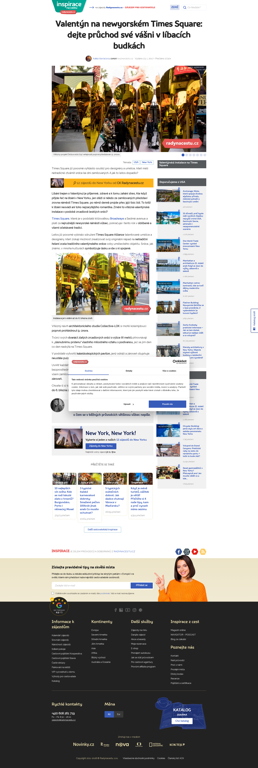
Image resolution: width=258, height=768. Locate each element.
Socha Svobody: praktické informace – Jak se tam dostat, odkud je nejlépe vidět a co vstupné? (193, 330)
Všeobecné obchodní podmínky (139, 758)
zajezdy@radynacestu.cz (64, 720)
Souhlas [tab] (89, 371)
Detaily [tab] (129, 371)
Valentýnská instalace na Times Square (178, 164)
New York (147, 162)
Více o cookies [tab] (169, 371)
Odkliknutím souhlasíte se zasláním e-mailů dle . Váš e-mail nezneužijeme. (95, 593)
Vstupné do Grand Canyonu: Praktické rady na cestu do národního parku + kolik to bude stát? (192, 451)
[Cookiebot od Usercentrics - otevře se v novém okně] (175, 362)
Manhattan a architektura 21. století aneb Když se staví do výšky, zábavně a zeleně (193, 266)
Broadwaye (117, 218)
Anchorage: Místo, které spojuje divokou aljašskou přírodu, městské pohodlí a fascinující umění (193, 196)
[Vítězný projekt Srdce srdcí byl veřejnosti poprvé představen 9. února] (129, 109)
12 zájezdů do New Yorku (131, 440)
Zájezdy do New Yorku (101, 446)
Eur (118, 714)
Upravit (127, 404)
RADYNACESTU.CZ (124, 551)
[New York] (68, 438)
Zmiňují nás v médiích (129, 737)
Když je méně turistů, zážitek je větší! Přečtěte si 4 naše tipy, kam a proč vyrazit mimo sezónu (140, 499)
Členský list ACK (176, 758)
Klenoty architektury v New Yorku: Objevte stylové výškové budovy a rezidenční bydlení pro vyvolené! (193, 352)
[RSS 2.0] (203, 552)
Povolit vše (167, 404)
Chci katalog (182, 721)
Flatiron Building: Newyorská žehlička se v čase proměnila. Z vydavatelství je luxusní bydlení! (193, 308)
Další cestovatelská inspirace (102, 530)
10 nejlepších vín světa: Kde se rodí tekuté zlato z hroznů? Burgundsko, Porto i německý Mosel (64, 499)
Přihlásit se (141, 585)
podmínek (105, 593)
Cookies (161, 758)
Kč (109, 714)
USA (136, 162)
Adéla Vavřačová (101, 58)
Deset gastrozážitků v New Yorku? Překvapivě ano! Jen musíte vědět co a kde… (193, 473)
